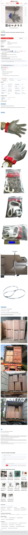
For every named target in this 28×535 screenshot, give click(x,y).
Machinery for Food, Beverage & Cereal (15, 5)
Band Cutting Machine (12, 526)
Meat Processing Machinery (22, 5)
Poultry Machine (2, 508)
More (1, 529)
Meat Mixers (15, 507)
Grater (2, 517)
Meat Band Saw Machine (3, 507)
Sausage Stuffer (22, 507)
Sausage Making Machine (20, 517)
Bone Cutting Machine (11, 524)
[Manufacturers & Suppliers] (14, 1)
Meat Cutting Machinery (18, 524)
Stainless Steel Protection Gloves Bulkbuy (13, 528)
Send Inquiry (7, 38)
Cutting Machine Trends (4, 528)
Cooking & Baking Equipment (12, 517)
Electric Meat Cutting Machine (4, 526)
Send (7, 465)
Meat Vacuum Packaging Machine (10, 519)
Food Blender (5, 517)
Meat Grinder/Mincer (9, 507)
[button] (24, 80)
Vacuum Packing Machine (24, 508)
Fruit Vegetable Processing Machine (18, 508)
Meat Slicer (8, 508)
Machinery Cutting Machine (4, 524)
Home (1, 5)
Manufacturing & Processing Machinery (6, 5)
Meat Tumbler (2, 519)
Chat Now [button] (21, 38)
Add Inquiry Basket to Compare (14, 27)
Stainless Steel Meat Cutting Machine (20, 526)
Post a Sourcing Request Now (22, 465)
